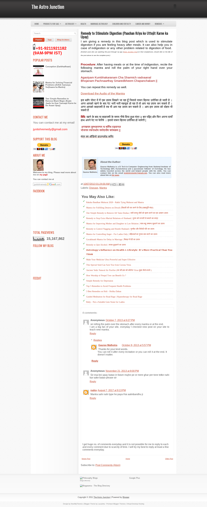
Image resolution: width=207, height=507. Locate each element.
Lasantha (101, 504)
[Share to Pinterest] (123, 184)
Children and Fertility (121, 23)
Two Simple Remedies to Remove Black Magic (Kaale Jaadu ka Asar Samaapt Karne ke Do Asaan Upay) (60, 102)
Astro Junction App (130, 52)
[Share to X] (117, 184)
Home (37, 23)
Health (83, 23)
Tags (50, 40)
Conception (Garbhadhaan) (58, 66)
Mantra (103, 188)
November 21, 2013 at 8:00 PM (122, 371)
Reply (93, 333)
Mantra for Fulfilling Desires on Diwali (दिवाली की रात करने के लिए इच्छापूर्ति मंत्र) (119, 208)
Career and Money (142, 23)
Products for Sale (52, 23)
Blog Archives (63, 40)
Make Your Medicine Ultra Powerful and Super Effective (110, 259)
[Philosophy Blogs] (89, 478)
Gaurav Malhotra (107, 345)
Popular (38, 40)
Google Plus (134, 478)
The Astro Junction (48, 6)
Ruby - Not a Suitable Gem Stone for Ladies (105, 302)
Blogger (126, 497)
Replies (97, 340)
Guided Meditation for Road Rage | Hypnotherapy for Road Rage (114, 297)
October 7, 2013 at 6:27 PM (120, 320)
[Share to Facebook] (120, 184)
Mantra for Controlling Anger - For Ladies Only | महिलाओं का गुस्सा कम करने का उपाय (121, 234)
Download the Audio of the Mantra (103, 93)
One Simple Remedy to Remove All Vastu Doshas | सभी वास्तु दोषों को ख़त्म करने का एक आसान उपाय (127, 213)
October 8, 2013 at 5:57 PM (136, 345)
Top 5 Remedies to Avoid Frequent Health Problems (108, 286)
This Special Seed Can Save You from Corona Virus (108, 265)
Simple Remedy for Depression (99, 281)
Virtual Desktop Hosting (135, 504)
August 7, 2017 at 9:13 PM (112, 390)
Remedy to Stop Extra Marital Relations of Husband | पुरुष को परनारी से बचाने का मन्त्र (122, 218)
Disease (93, 188)
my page (44, 175)
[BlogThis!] (114, 184)
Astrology (70, 23)
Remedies (159, 23)
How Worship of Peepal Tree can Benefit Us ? (106, 275)
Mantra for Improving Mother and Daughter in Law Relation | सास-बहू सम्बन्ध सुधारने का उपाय (125, 223)
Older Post (169, 459)
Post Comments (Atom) (107, 465)
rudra (93, 390)
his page (115, 175)
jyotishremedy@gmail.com (135, 173)
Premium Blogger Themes (115, 504)
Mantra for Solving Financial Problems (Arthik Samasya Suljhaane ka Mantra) (58, 84)
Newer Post (86, 459)
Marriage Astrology (99, 23)
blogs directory (85, 480)
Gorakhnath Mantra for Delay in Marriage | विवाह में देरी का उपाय (113, 239)
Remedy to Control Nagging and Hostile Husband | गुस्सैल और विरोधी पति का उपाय (120, 229)
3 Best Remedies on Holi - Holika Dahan (103, 291)
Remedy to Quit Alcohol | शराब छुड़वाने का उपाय (106, 245)
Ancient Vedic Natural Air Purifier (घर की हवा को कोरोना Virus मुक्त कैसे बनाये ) (119, 270)
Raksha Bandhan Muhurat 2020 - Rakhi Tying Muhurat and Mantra (115, 202)
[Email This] (111, 184)
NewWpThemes (77, 504)
